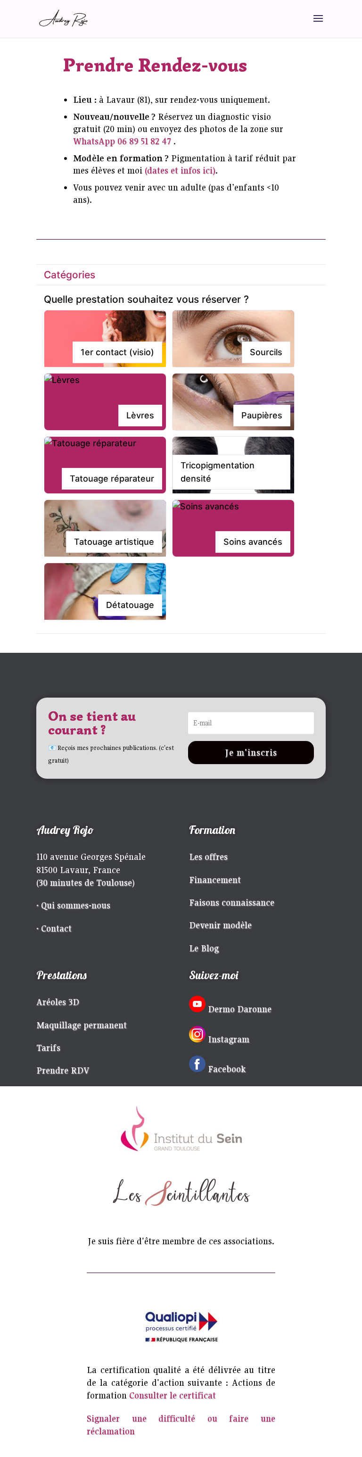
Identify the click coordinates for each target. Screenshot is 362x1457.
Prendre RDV (62, 1070)
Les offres (208, 856)
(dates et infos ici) (180, 170)
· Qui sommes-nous (73, 905)
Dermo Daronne (240, 1009)
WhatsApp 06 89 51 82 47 (122, 141)
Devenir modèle (220, 925)
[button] (105, 338)
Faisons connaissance (231, 902)
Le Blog (204, 948)
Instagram (228, 1039)
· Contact (54, 928)
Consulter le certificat (172, 1395)
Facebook (227, 1068)
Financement (215, 879)
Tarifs (48, 1047)
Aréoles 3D (57, 1001)
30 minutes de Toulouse (85, 882)
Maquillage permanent (81, 1025)
